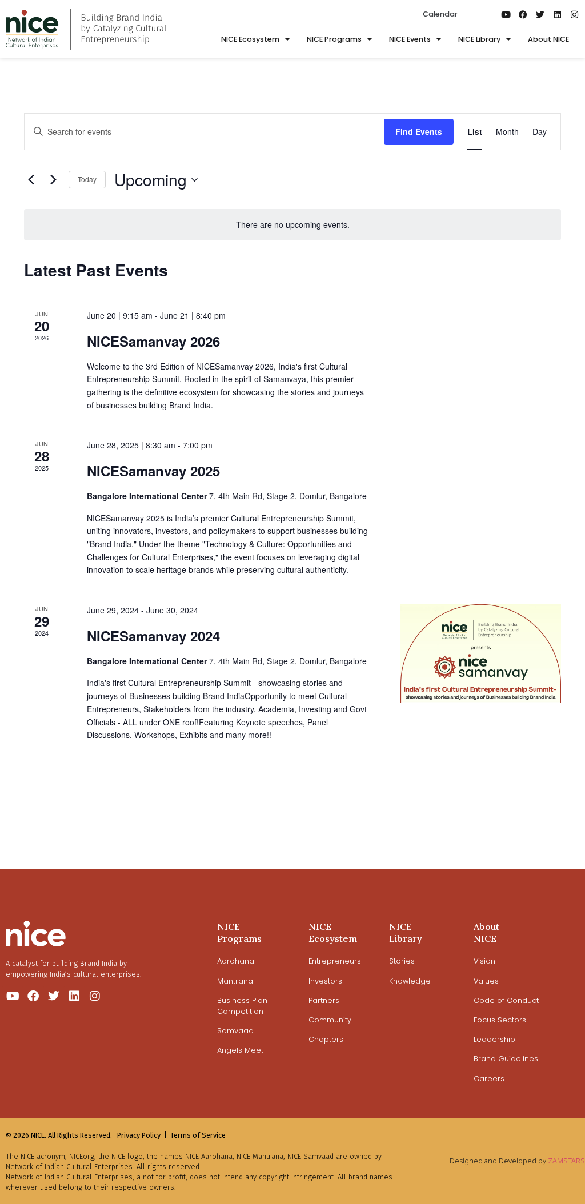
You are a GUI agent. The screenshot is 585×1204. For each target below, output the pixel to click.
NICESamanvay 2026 (153, 341)
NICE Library (479, 39)
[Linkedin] (557, 14)
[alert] (292, 224)
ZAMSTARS (566, 1160)
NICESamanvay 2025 (153, 470)
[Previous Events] (31, 180)
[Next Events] (53, 180)
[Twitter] (540, 14)
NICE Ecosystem (250, 39)
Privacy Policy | (142, 1135)
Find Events (418, 131)
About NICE (548, 39)
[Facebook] (523, 14)
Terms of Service (198, 1135)
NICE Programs (334, 39)
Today (87, 179)
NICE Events (410, 39)
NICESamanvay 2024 (153, 635)
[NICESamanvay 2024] (480, 653)
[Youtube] (506, 14)
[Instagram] (574, 14)
